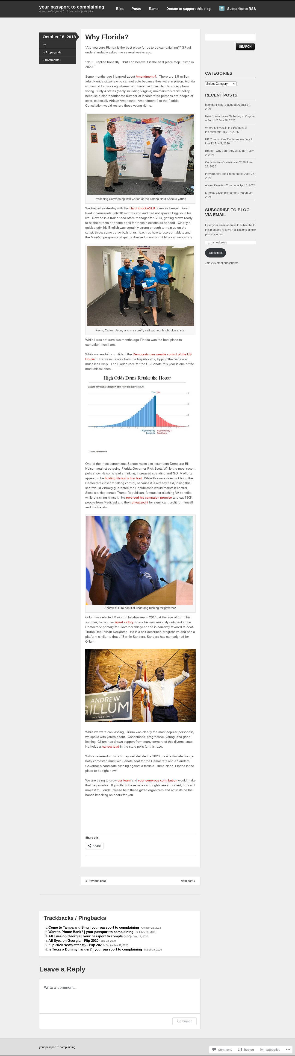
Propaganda (54, 52)
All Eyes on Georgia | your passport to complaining (89, 936)
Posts (136, 9)
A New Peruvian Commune (222, 185)
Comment (184, 1021)
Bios (120, 9)
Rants (153, 9)
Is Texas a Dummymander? (222, 192)
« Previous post (95, 881)
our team (125, 780)
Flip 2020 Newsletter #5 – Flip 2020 (75, 945)
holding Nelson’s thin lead (123, 478)
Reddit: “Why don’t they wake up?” (226, 150)
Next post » (188, 881)
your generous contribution (157, 780)
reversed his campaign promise (149, 497)
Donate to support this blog (188, 9)
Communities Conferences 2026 (225, 162)
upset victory (124, 622)
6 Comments (51, 60)
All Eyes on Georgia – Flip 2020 (73, 940)
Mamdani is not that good (221, 104)
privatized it (140, 502)
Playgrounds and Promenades (224, 174)
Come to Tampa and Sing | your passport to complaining (93, 927)
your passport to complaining (71, 6)
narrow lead (110, 746)
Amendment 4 (146, 76)
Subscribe (215, 252)
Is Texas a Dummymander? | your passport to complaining (95, 949)
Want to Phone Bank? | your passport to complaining (90, 932)
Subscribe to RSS (241, 9)
